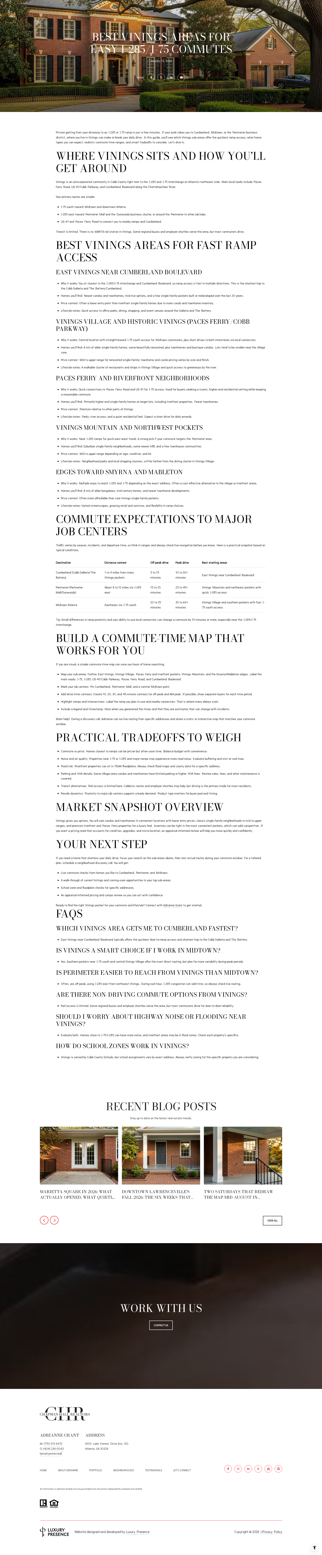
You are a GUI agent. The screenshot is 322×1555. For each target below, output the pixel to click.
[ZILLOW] (268, 1469)
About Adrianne (68, 1470)
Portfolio (95, 1470)
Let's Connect (182, 1470)
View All (272, 1220)
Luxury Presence (137, 1531)
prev (44, 1220)
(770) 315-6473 (53, 1443)
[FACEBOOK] (228, 1469)
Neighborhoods (123, 1470)
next (54, 1220)
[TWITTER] (258, 1469)
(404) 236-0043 (53, 1448)
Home (43, 1470)
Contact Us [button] (161, 1325)
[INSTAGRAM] (238, 1469)
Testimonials (153, 1470)
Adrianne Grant (172, 905)
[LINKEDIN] (248, 1469)
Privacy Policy (272, 1531)
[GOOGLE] (278, 1469)
